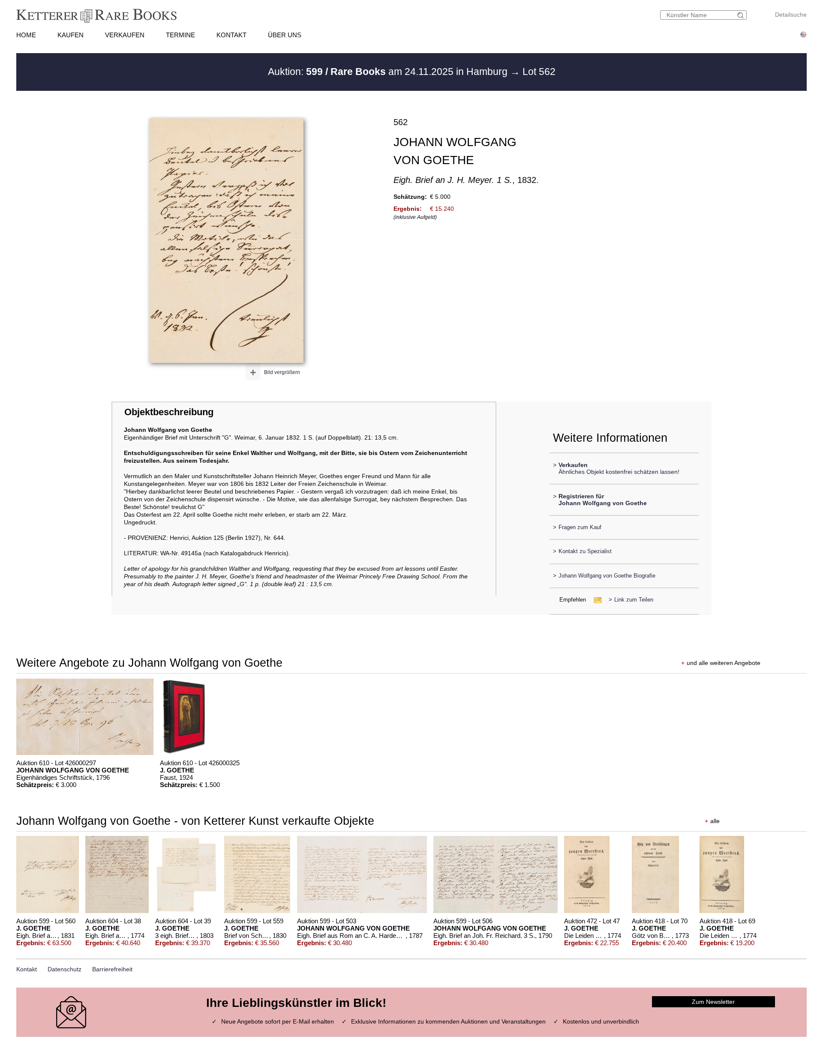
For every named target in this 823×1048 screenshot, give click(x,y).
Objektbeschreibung (168, 412)
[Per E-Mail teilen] (595, 599)
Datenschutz (64, 969)
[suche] (741, 15)
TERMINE (180, 35)
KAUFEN (70, 35)
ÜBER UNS (284, 35)
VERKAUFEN (124, 35)
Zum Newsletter (713, 1001)
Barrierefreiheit (112, 969)
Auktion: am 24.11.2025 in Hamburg (389, 71)
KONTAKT (231, 35)
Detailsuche (791, 14)
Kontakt (26, 969)
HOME (26, 35)
